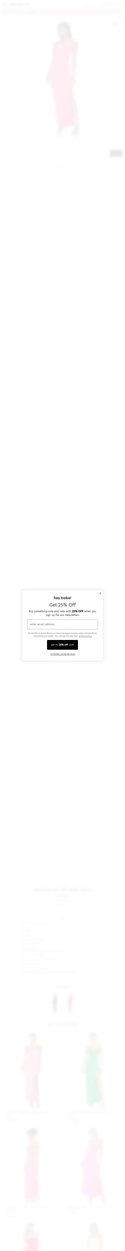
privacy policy (85, 636)
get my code (62, 644)
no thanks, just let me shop (62, 654)
